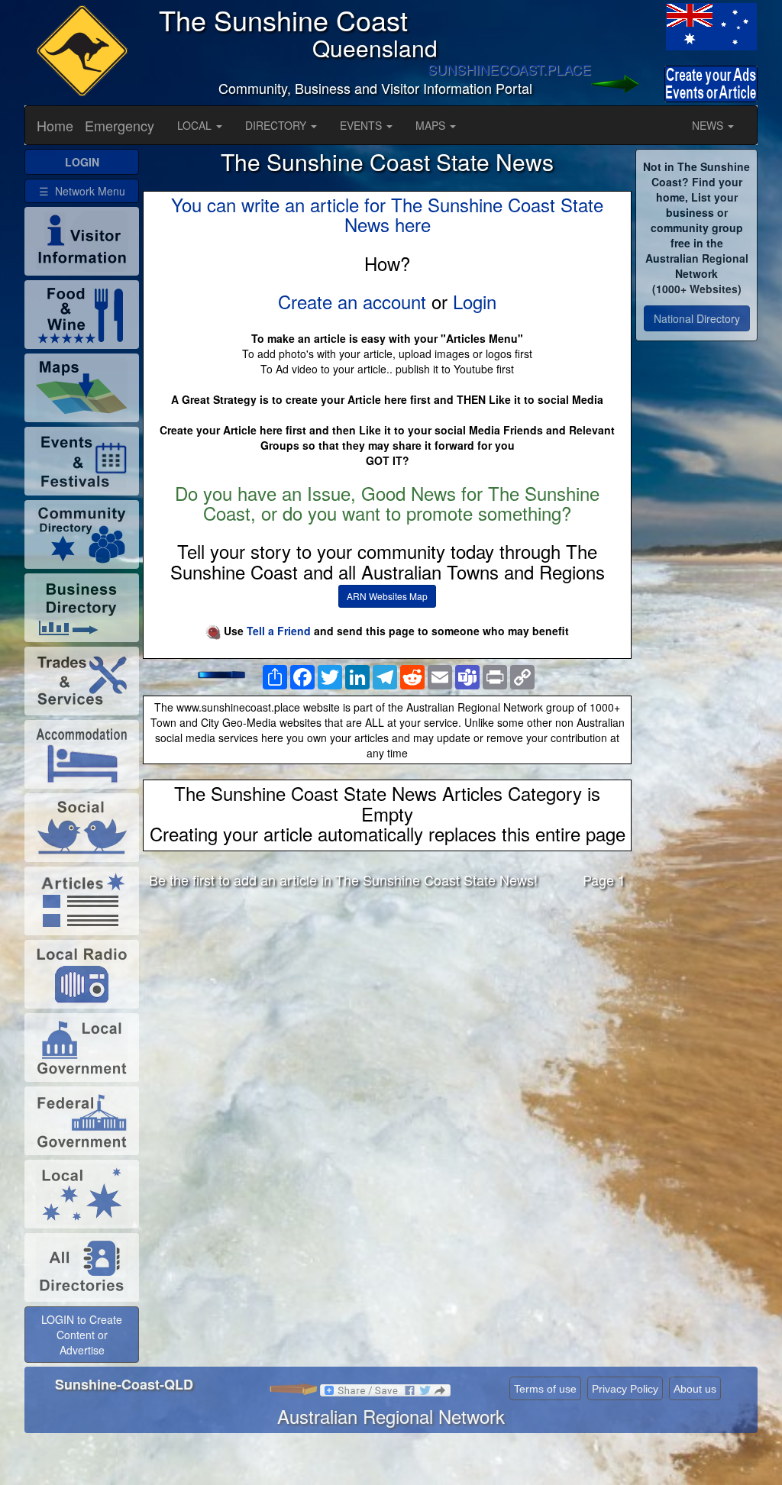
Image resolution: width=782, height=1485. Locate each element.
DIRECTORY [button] (277, 125)
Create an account (352, 301)
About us (695, 1389)
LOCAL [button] (196, 125)
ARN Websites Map (387, 595)
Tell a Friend (279, 630)
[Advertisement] (387, 1020)
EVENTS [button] (362, 125)
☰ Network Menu (82, 191)
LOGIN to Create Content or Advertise (81, 1334)
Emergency (119, 125)
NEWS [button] (709, 125)
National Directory (697, 318)
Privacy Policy (625, 1389)
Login (474, 301)
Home (55, 125)
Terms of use (545, 1389)
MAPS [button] (431, 125)
